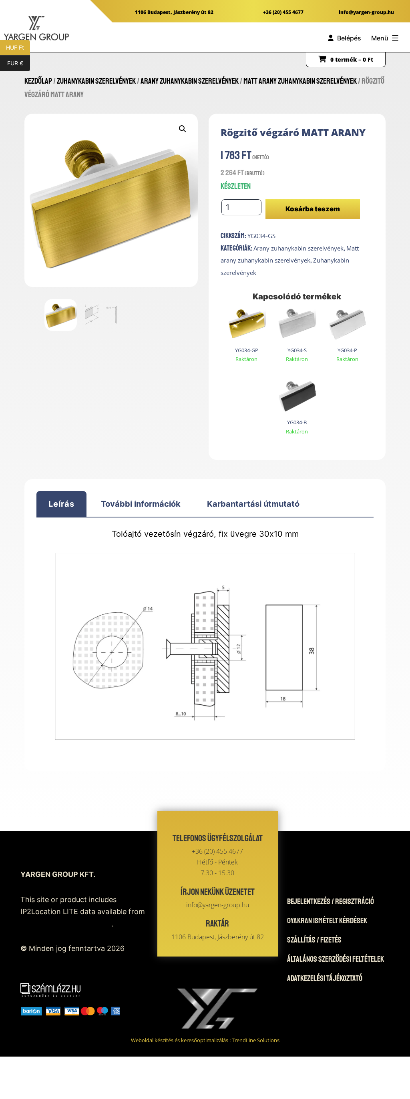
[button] (182, 129)
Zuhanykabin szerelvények (96, 81)
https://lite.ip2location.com (66, 924)
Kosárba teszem (312, 209)
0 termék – (351, 59)
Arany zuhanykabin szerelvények (190, 81)
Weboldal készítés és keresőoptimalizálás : (205, 1040)
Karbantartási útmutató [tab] (253, 504)
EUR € (18, 63)
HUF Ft (18, 47)
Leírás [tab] (61, 504)
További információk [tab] (141, 504)
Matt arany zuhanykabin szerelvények (300, 81)
